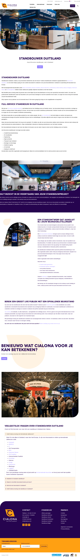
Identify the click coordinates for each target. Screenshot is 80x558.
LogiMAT (11, 468)
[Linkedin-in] (26, 525)
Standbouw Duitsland (47, 521)
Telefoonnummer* (25, 543)
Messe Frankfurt (36, 87)
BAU (10, 450)
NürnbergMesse (11, 89)
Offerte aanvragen (46, 513)
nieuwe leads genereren (46, 264)
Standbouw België (46, 523)
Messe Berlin (59, 87)
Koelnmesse (53, 87)
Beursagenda (64, 519)
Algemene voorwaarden (67, 527)
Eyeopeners (64, 515)
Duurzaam (49, 4)
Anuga (10, 462)
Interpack (11, 442)
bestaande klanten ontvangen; (47, 266)
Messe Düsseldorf (26, 87)
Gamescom (12, 464)
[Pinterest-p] (29, 525)
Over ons (57, 4)
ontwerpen (44, 276)
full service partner (50, 304)
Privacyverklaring (65, 529)
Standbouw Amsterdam (47, 519)
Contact (63, 523)
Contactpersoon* (6, 543)
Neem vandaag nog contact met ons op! (50, 323)
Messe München (45, 87)
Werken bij (32, 7)
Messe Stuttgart (67, 87)
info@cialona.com (26, 521)
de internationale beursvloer (44, 472)
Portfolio (32, 4)
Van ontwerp (8, 311)
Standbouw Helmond (47, 515)
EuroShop (11, 458)
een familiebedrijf (46, 115)
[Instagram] (23, 525)
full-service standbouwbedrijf (15, 108)
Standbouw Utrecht (46, 517)
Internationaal (40, 4)
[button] (68, 1)
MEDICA (11, 444)
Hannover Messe (13, 452)
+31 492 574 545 (31, 513)
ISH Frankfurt (12, 454)
